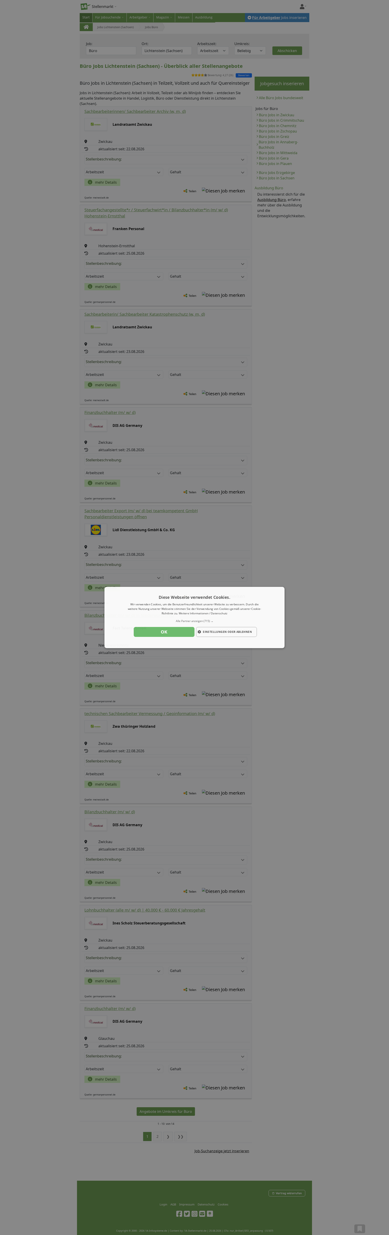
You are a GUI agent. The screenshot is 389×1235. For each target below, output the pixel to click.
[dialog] (194, 617)
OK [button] (164, 632)
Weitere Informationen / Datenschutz (203, 613)
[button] (194, 621)
